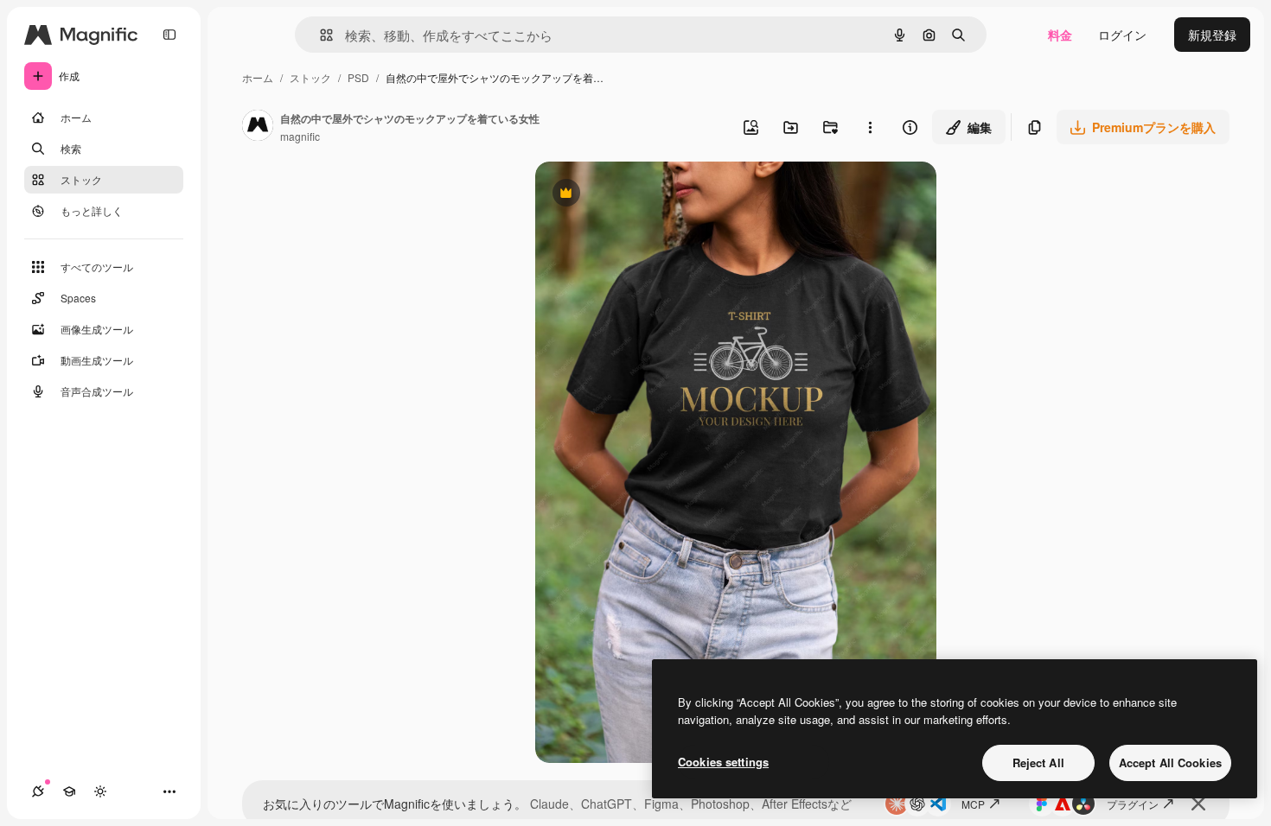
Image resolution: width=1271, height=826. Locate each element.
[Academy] (69, 791)
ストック (310, 77)
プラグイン (1133, 804)
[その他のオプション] (870, 127)
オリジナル (654, 195)
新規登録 (1212, 34)
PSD (358, 77)
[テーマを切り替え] (100, 791)
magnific (300, 136)
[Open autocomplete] (319, 35)
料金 (1060, 34)
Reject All (1038, 762)
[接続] (38, 791)
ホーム (257, 77)
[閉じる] (1198, 803)
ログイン (1122, 34)
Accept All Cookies (1170, 762)
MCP (973, 804)
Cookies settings (723, 761)
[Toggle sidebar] (169, 34)
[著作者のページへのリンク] (257, 127)
